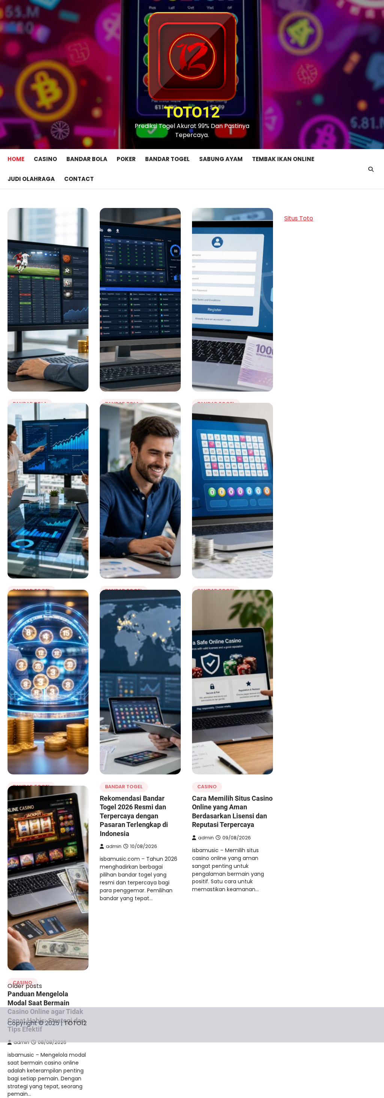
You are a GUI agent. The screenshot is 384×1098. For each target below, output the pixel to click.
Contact (79, 179)
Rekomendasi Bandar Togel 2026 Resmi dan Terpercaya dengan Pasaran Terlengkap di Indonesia (134, 815)
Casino (45, 159)
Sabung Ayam (221, 159)
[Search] (370, 169)
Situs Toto (298, 218)
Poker (126, 159)
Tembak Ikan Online (283, 159)
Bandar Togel (167, 159)
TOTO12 (192, 112)
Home (16, 159)
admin (114, 846)
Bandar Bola (86, 159)
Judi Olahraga (31, 179)
